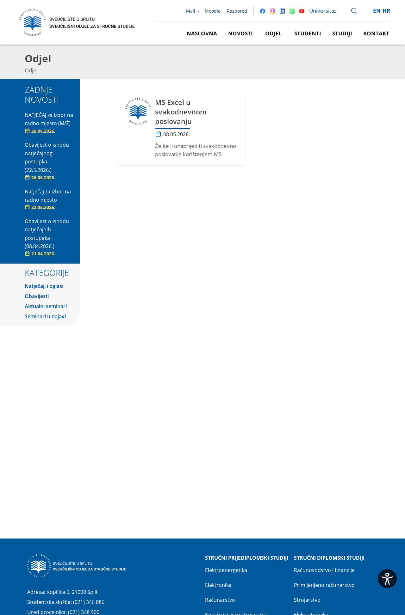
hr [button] (386, 10)
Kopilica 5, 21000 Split (72, 591)
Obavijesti (37, 296)
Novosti (240, 33)
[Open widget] (387, 578)
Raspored (237, 11)
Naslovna (202, 33)
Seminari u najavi (45, 316)
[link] (351, 10)
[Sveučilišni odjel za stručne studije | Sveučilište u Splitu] (77, 21)
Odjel (273, 33)
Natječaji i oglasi (44, 286)
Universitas (323, 10)
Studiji (342, 33)
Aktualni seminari (46, 306)
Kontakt (376, 33)
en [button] (377, 10)
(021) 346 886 (88, 602)
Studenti (307, 33)
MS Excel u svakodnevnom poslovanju (181, 112)
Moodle (213, 11)
